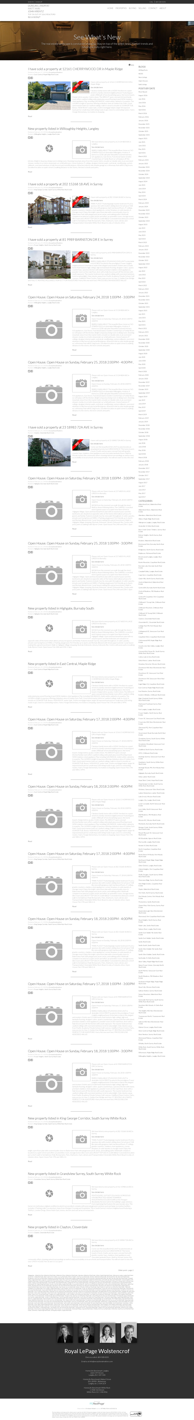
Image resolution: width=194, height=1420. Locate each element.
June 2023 (142, 232)
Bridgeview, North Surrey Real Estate (37, 1278)
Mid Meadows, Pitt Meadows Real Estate (121, 1294)
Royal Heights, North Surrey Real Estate (74, 1301)
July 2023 (142, 228)
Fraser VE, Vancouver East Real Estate (91, 1288)
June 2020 (142, 361)
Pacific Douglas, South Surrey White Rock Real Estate (79, 1298)
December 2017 (144, 468)
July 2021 (142, 314)
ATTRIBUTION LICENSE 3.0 (109, 1408)
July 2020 (142, 357)
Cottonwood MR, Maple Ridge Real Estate (38, 1284)
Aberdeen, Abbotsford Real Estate (87, 1275)
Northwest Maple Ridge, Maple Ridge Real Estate (116, 1297)
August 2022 (143, 267)
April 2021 (142, 325)
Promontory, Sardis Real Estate (93, 1300)
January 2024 (143, 206)
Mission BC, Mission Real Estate (36, 1295)
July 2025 (142, 142)
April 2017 (142, 497)
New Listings (143, 77)
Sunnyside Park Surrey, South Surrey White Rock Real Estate (116, 1306)
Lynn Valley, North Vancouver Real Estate (100, 1294)
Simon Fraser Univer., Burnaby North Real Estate (66, 1304)
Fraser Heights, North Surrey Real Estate (47, 245)
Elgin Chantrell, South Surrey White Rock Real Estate (111, 1287)
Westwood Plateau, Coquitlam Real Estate (82, 1309)
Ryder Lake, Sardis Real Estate (92, 1301)
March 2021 (143, 328)
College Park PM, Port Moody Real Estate (77, 1282)
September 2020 (144, 350)
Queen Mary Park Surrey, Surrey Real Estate (113, 1300)
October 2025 (143, 131)
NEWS (141, 74)
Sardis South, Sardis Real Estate (72, 1303)
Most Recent (143, 92)
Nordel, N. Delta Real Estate (52, 1297)
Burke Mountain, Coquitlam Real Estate (96, 1278)
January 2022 (143, 292)
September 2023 (144, 221)
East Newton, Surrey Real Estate (67, 1287)
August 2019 (143, 396)
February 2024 (144, 203)
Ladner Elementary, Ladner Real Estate (152, 793)
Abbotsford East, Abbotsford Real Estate (45, 1275)
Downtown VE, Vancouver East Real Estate (87, 1285)
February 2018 (144, 461)
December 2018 (144, 425)
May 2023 (142, 235)
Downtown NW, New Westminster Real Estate (64, 1285)
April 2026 (142, 110)
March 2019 (143, 414)
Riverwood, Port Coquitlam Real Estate (53, 1301)
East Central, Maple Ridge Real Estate (46, 74)
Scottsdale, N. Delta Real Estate (149, 958)
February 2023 (144, 246)
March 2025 (143, 156)
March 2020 (143, 371)
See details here (96, 87)
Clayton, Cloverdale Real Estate (44, 433)
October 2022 (143, 260)
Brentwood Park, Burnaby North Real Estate (118, 1277)
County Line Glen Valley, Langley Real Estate (61, 1284)
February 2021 (144, 332)
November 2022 (144, 257)
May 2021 (142, 321)
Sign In (31, 2)
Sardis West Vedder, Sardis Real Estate (112, 1303)
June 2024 (142, 189)
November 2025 (144, 128)
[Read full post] (49, 96)
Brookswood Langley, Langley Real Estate (75, 1278)
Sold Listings (143, 84)
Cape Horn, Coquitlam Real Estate (50, 1279)
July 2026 (142, 99)
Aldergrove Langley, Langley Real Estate (123, 1275)
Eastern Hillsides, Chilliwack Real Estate (86, 1287)
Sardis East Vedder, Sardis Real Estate (43, 1303)
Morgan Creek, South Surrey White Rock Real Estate (78, 1295)
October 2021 (143, 303)
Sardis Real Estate (58, 1303)
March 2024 (143, 199)
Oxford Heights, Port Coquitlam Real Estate (54, 1298)
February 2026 (144, 117)
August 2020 (143, 353)
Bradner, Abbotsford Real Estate (98, 1277)
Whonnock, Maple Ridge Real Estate (41, 1310)
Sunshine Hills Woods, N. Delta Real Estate (39, 1307)
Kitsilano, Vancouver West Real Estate (107, 1293)
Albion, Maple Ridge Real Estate (104, 1275)
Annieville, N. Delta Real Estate (36, 1277)
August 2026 (143, 95)
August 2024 (143, 181)
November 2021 (144, 300)
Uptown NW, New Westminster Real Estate (109, 1307)
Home (110, 8)
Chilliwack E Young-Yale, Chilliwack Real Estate (76, 1281)
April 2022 (142, 282)
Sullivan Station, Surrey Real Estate (70, 1306)
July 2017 (142, 486)
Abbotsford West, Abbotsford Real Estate (67, 1275)
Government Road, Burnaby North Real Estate (53, 1290)
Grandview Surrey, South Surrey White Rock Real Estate (52, 1179)
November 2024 (144, 171)
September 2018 (144, 436)
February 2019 (144, 418)
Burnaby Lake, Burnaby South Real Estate (117, 1278)
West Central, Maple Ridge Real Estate (44, 1309)
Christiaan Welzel (90, 1408)
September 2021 (144, 307)
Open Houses (143, 81)
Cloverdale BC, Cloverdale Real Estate (57, 1282)
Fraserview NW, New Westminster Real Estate (114, 1288)
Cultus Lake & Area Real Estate (112, 1284)
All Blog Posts (143, 70)
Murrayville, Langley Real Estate (36, 1297)
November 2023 (144, 214)
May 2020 (142, 364)
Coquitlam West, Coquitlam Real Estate (121, 1282)
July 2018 (142, 443)
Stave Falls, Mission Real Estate (52, 1306)
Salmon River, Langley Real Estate (109, 1301)
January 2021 (143, 336)
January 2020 (143, 379)
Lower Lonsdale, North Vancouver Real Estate (77, 1294)
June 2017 (142, 490)
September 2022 (144, 264)
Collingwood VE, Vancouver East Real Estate (100, 1282)
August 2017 (143, 482)
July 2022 (142, 271)
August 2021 (143, 310)
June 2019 (142, 404)
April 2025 (142, 153)
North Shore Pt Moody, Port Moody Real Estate (92, 1297)
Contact (152, 8)
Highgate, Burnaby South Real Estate (46, 484)
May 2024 (142, 192)
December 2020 (144, 339)
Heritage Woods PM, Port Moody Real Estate (109, 1291)
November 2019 (144, 386)
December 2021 (144, 296)
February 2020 (144, 375)
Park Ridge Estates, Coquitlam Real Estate (122, 1298)
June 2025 (142, 146)
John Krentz (36, 11)
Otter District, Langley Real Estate (150, 865)
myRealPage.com (97, 1403)
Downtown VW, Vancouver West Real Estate (110, 1285)
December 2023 (144, 210)
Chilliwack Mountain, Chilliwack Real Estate (100, 1281)
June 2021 (142, 318)
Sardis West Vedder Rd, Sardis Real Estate (91, 1303)
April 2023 (142, 239)
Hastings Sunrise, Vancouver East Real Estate (61, 1291)
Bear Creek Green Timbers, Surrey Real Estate (56, 1277)
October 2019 (143, 389)
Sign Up (39, 2)
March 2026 (143, 113)
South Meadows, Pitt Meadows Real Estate (111, 1304)
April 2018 (142, 454)
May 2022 (142, 278)
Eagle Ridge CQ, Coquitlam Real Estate (151, 684)
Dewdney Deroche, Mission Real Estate (42, 1285)
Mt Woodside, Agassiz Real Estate (125, 1295)
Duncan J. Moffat (39, 5)
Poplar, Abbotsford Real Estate (35, 1300)
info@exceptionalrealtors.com (101, 1361)
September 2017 (144, 479)
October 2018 (143, 432)
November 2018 (144, 429)
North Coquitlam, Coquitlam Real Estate (70, 1297)
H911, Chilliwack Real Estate (41, 1291)
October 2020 (143, 346)
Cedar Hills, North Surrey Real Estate (68, 1279)
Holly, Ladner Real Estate (40, 1293)
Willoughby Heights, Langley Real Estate (47, 134)
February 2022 (144, 289)
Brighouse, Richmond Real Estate (56, 1278)
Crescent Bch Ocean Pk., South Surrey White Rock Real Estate (88, 1284)
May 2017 (142, 493)
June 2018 (142, 447)
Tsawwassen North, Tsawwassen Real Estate (86, 1307)
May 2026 (142, 106)
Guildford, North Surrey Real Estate (151, 749)
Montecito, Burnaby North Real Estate (54, 1295)
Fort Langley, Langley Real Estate (51, 1288)
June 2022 (142, 275)
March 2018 (143, 457)
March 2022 (143, 285)
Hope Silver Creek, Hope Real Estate (56, 1293)
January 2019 (143, 422)
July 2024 (142, 185)
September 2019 (144, 393)
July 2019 (142, 400)
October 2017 (143, 475)
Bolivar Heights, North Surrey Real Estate (79, 1277)
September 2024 (144, 178)
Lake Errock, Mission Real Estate (40, 1294)
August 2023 (143, 224)
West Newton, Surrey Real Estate (63, 1309)
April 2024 (142, 196)
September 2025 (144, 135)
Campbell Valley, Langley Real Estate (151, 571)
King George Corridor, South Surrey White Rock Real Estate (53, 190)
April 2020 (142, 368)
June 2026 (142, 103)
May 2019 (142, 407)
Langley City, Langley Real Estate (57, 1294)
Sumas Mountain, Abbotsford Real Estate (89, 1306)
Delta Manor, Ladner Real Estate (149, 660)
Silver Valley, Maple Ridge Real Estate (43, 1304)
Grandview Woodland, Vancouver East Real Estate (107, 1290)
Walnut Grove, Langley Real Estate (150, 1027)
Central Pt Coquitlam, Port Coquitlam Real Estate (51, 1281)
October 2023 (143, 217)
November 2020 (144, 343)
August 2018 (143, 439)
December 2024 (144, 167)
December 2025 (144, 124)
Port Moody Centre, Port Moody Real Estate (74, 1300)
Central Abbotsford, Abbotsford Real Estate (90, 1279)
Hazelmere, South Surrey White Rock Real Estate (85, 1291)
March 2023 (143, 242)
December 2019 (144, 382)
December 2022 (144, 253)
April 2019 (142, 411)
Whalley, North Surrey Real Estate (102, 1309)
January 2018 (143, 465)
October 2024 (143, 174)
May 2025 (142, 149)
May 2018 (142, 450)
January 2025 (143, 163)
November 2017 (144, 472)
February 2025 (144, 160)
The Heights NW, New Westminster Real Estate (62, 1307)
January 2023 (143, 249)
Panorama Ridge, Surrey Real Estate (102, 1298)
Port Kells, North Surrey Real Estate (53, 1300)
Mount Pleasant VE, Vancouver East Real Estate (104, 1295)
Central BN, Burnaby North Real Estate (111, 1279)
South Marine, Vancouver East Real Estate (89, 1304)
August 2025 (143, 138)
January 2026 (143, 120)
